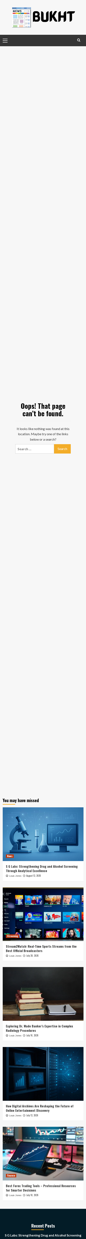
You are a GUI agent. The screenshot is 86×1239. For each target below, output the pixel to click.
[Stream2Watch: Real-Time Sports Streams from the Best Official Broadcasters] (43, 914)
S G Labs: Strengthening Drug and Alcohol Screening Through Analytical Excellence (42, 868)
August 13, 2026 (33, 875)
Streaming (12, 936)
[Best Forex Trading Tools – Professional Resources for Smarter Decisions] (43, 1153)
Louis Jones (15, 876)
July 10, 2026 (32, 1195)
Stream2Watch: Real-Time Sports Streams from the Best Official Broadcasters (41, 948)
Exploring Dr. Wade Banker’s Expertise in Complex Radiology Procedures (39, 1028)
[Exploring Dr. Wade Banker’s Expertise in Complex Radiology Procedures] (43, 994)
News (10, 856)
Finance (11, 1175)
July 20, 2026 (32, 955)
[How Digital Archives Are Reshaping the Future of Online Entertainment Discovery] (43, 1074)
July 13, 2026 (32, 1115)
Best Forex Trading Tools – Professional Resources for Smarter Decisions (41, 1187)
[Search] (78, 40)
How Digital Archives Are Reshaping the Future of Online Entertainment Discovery (39, 1108)
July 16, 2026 (32, 1035)
